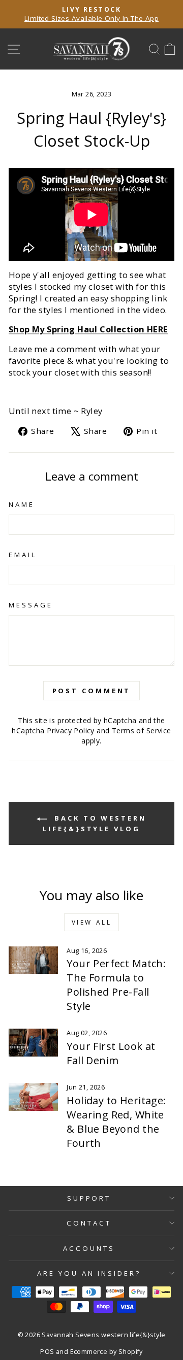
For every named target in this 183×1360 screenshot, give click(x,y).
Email (23, 554)
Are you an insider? (89, 1273)
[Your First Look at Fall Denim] (33, 1043)
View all (92, 922)
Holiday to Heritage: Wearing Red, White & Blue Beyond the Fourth (116, 1122)
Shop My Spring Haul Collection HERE (88, 329)
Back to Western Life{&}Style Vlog (94, 823)
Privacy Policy (71, 730)
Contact (89, 1223)
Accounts (89, 1248)
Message (31, 604)
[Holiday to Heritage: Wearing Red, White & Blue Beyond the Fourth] (33, 1097)
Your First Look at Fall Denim (111, 1053)
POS (47, 1351)
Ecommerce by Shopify (106, 1351)
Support (89, 1198)
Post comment (91, 690)
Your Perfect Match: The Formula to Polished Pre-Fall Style (116, 985)
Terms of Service (141, 730)
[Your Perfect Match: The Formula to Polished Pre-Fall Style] (33, 960)
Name (22, 504)
